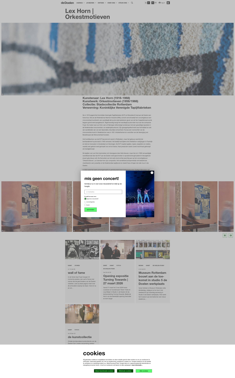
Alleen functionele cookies (104, 371)
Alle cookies (144, 371)
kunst (88, 205)
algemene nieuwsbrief (92, 198)
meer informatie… (137, 365)
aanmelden (90, 209)
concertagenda (90, 202)
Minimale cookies (125, 371)
